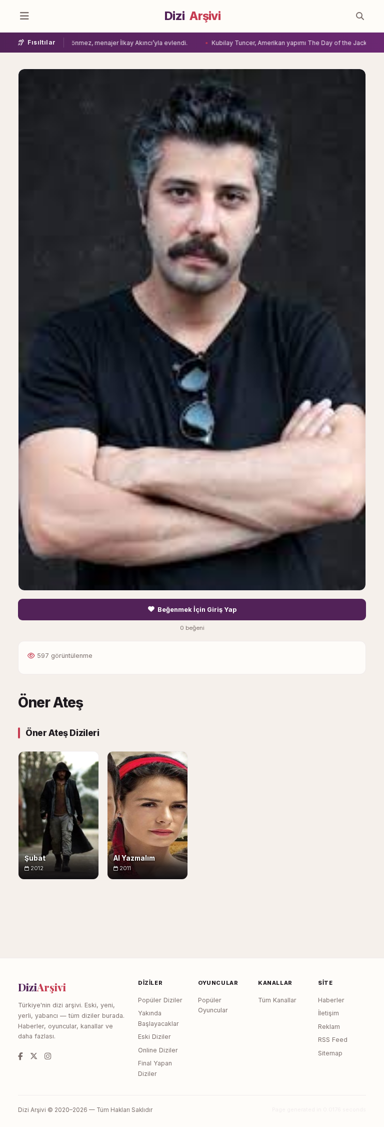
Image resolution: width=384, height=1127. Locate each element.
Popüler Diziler (160, 1000)
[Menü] (24, 16)
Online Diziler (158, 1050)
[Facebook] (20, 1056)
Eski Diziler (154, 1036)
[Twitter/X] (34, 1056)
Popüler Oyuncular (213, 1005)
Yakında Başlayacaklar (158, 1018)
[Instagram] (47, 1056)
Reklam (329, 1026)
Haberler (331, 1000)
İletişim (328, 1013)
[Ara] (360, 16)
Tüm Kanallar (277, 1000)
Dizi (192, 16)
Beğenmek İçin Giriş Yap (197, 609)
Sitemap (330, 1053)
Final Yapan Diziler (155, 1068)
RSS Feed (333, 1039)
